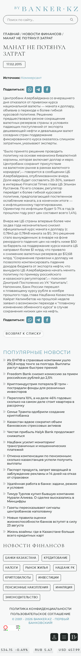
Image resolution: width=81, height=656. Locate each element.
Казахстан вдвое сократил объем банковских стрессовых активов (34, 423)
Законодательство (21, 597)
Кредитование (56, 557)
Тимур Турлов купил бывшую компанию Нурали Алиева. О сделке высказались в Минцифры (40, 497)
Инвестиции (48, 577)
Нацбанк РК (65, 567)
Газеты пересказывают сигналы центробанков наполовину (33, 509)
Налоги (11, 567)
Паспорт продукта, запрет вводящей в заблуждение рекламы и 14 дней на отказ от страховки (41, 473)
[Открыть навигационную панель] (64, 637)
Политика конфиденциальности (40, 608)
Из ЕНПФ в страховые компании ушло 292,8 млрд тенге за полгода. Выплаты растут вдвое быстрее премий (39, 364)
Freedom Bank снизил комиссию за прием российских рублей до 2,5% (42, 376)
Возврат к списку (23, 333)
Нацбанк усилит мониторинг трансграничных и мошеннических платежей (36, 446)
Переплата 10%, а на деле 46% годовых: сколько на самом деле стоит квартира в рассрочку (40, 401)
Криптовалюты (18, 577)
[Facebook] (47, 89)
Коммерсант (31, 78)
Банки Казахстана (20, 557)
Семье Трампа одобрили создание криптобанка (36, 413)
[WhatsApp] (29, 89)
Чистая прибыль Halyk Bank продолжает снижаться (41, 434)
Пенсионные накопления (26, 587)
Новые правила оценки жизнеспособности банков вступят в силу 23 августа (42, 521)
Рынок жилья (36, 567)
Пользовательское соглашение (40, 614)
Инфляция (64, 587)
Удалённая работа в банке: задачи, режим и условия (42, 485)
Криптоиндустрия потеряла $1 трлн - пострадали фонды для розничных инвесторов (37, 387)
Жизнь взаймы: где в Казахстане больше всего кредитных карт (40, 533)
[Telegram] (38, 89)
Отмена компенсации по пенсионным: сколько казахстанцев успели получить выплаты (39, 459)
